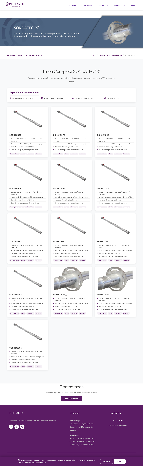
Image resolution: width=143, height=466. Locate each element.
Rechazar (106, 461)
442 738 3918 (117, 420)
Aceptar (120, 461)
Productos (118, 5)
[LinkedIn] (16, 427)
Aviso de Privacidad (38, 463)
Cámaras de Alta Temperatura (110, 55)
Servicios (102, 5)
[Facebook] (11, 427)
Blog (133, 5)
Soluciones (71, 5)
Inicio (94, 55)
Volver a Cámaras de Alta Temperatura (26, 55)
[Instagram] (22, 427)
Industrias (88, 5)
